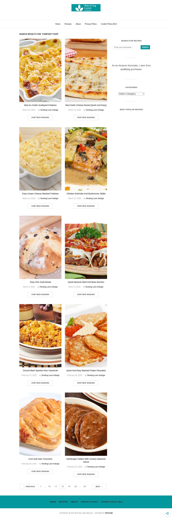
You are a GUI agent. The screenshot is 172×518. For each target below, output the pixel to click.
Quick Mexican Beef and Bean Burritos (86, 282)
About (78, 24)
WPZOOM (109, 513)
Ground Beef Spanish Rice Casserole (40, 370)
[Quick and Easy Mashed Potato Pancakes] (86, 306)
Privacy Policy (91, 24)
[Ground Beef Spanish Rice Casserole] (40, 306)
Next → (99, 487)
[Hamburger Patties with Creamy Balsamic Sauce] (86, 394)
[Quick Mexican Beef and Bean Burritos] (86, 217)
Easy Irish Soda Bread (40, 282)
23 (85, 486)
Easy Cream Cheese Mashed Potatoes (40, 193)
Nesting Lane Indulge (49, 110)
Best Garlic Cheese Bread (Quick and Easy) (86, 105)
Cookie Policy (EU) (109, 24)
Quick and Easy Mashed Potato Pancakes (86, 370)
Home (57, 24)
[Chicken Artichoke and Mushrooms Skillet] (86, 129)
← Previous (29, 487)
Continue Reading (40, 117)
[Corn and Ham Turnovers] (40, 394)
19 (69, 486)
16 (49, 486)
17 (56, 486)
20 (75, 486)
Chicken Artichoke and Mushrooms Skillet (86, 193)
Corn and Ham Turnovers (40, 459)
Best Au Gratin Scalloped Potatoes (40, 105)
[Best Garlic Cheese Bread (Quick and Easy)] (86, 40)
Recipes (68, 24)
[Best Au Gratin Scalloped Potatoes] (40, 40)
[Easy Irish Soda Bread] (40, 217)
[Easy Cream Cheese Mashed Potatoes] (40, 129)
